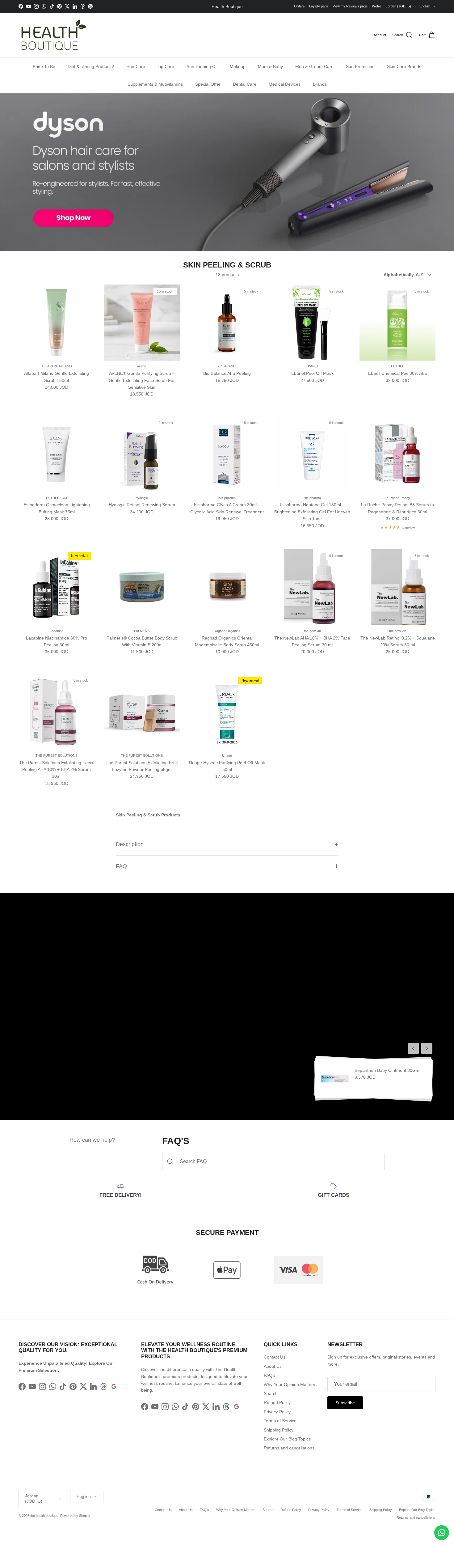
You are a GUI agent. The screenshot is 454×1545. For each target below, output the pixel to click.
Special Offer (208, 84)
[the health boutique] (52, 35)
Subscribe (345, 1402)
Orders (299, 6)
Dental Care (244, 84)
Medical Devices (285, 84)
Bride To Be (44, 66)
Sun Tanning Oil (202, 66)
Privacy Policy (277, 1411)
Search (271, 1393)
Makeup (238, 66)
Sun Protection (360, 66)
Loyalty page (318, 6)
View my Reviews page (350, 6)
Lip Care (166, 66)
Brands (320, 84)
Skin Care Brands (404, 66)
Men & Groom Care (314, 66)
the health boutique (44, 1515)
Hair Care (135, 66)
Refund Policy (277, 1402)
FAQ (121, 866)
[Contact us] (441, 1532)
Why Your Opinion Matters (289, 1384)
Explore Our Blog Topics (287, 1438)
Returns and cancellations (289, 1447)
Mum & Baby (270, 66)
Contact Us (274, 1357)
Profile (376, 6)
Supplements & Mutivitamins (155, 84)
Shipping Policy (278, 1429)
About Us (273, 1366)
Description (130, 844)
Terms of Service (280, 1420)
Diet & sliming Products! (91, 66)
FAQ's (269, 1375)
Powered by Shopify (75, 1515)
